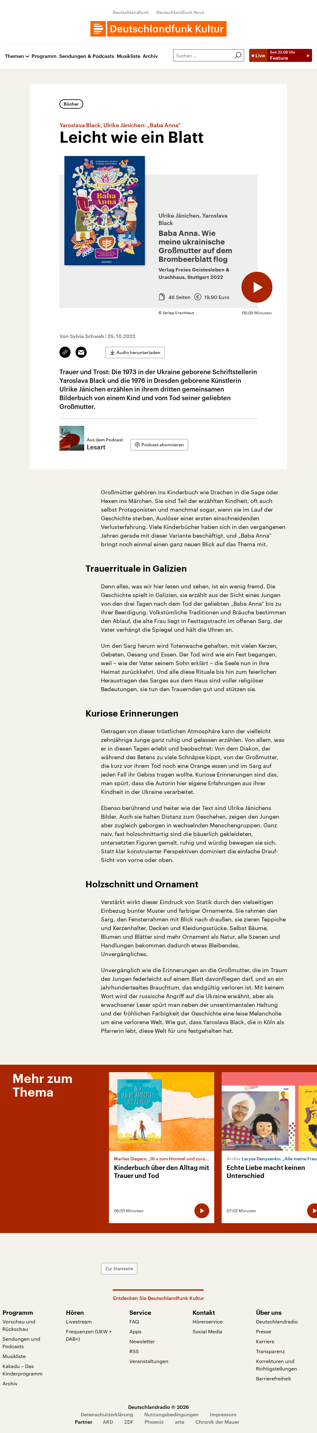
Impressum (223, 1414)
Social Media (207, 1331)
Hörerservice (208, 1321)
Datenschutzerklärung (107, 1414)
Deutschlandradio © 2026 (158, 1407)
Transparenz (270, 1351)
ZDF (128, 1422)
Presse (263, 1331)
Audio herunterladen (138, 352)
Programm (44, 56)
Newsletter (142, 1341)
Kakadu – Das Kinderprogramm (22, 1369)
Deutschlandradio (277, 1321)
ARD (108, 1422)
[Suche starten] (238, 55)
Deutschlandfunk (131, 12)
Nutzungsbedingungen (171, 1414)
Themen (14, 56)
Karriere (265, 1341)
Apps (135, 1331)
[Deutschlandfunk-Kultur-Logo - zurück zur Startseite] (158, 29)
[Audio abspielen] (256, 287)
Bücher (71, 103)
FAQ (134, 1321)
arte (179, 1422)
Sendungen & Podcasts (86, 56)
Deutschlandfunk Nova (180, 12)
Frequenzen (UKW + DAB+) (89, 1335)
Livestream (79, 1321)
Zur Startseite (119, 1268)
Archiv (150, 56)
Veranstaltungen (148, 1361)
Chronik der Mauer (217, 1422)
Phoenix (154, 1422)
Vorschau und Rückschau (18, 1325)
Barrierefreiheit (273, 1378)
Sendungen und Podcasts (21, 1342)
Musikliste (128, 56)
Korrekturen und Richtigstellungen (276, 1364)
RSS (134, 1351)
